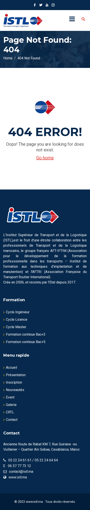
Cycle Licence (16, 319)
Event (10, 397)
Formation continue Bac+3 (25, 334)
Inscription (14, 382)
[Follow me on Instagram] (53, 5)
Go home (45, 157)
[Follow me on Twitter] (40, 5)
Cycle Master (16, 327)
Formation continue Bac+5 (25, 342)
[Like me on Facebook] (34, 5)
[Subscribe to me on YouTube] (46, 5)
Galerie (11, 405)
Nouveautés (15, 390)
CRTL (10, 412)
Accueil (11, 367)
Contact (11, 420)
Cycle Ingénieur (17, 312)
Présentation (16, 375)
